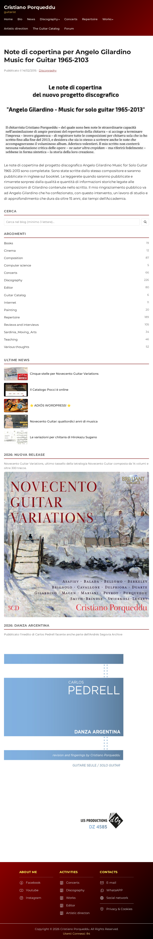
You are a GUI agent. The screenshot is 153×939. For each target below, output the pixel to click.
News (31, 19)
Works (107, 19)
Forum (69, 28)
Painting (10, 310)
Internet (10, 302)
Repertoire (90, 19)
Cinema (10, 250)
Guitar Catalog (15, 295)
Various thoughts (16, 347)
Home (8, 19)
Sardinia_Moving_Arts (20, 332)
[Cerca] (145, 222)
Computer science (17, 265)
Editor (8, 287)
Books (8, 243)
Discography (49, 19)
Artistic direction (16, 28)
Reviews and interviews (21, 325)
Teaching (11, 339)
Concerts (70, 19)
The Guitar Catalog (46, 28)
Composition (13, 258)
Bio (20, 19)
